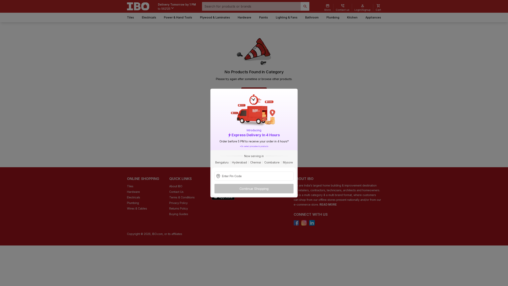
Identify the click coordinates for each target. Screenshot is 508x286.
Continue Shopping (254, 188)
